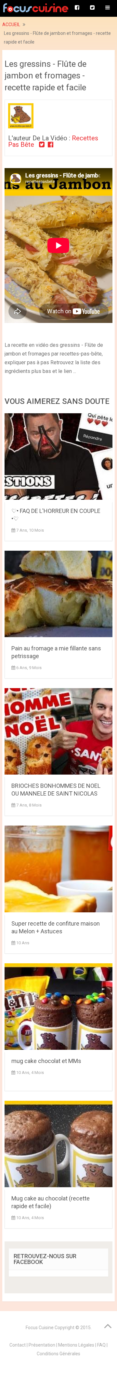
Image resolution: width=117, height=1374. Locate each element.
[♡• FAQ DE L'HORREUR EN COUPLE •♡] (58, 457)
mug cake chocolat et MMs (46, 1061)
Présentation (42, 1345)
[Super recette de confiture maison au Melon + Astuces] (58, 870)
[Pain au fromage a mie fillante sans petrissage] (58, 595)
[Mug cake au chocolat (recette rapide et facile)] (58, 1145)
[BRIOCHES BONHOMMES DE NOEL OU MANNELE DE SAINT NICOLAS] (58, 732)
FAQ (101, 1345)
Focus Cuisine (40, 1327)
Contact (17, 1345)
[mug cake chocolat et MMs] (58, 1007)
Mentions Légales (76, 1345)
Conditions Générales (58, 1353)
